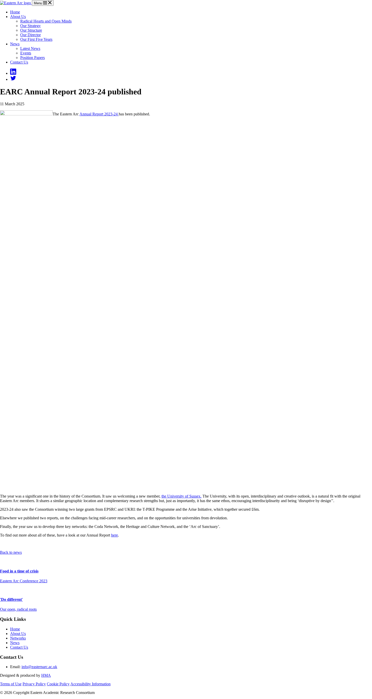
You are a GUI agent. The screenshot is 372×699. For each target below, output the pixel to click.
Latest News (30, 48)
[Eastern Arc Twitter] (13, 79)
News (14, 44)
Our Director (30, 35)
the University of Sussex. (181, 496)
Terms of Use (11, 684)
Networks (18, 638)
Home (15, 12)
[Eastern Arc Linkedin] (13, 73)
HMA (46, 675)
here (114, 535)
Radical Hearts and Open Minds (46, 21)
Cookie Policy (58, 684)
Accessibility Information (90, 684)
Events (25, 53)
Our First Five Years (36, 39)
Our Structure (31, 30)
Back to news (11, 552)
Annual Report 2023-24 (99, 114)
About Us (18, 16)
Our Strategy (30, 26)
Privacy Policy (34, 684)
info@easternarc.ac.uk (39, 667)
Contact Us (19, 62)
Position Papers (32, 57)
